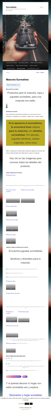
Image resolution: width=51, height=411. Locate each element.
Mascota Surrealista (21, 68)
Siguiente (42, 72)
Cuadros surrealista (33, 65)
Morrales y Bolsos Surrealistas (36, 62)
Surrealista (11, 7)
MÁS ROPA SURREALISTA (14, 376)
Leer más (26, 399)
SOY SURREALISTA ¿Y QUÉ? (33, 68)
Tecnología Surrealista (10, 68)
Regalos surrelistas (10, 65)
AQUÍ (25, 376)
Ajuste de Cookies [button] (25, 409)
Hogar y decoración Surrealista (22, 65)
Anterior (37, 72)
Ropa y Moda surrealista (23, 62)
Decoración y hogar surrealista (25, 395)
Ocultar (18, 84)
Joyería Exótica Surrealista (11, 62)
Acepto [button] (27, 403)
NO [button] (31, 403)
